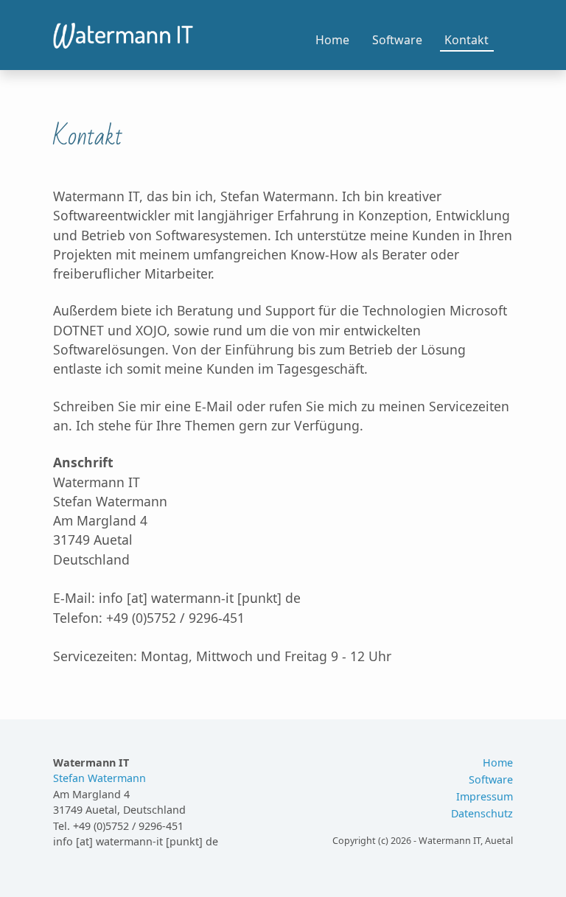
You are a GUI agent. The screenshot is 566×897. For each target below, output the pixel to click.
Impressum (484, 796)
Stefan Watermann (99, 778)
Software (397, 40)
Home (332, 40)
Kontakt (466, 40)
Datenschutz (482, 813)
